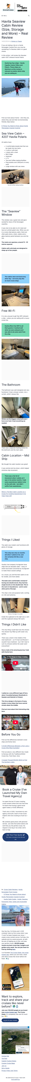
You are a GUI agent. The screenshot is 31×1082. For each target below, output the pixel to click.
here (13, 949)
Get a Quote (5, 1068)
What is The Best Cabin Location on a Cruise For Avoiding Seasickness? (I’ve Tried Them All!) (14, 494)
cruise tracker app (11, 1012)
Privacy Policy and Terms (10, 1070)
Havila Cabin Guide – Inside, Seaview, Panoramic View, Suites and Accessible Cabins (15, 901)
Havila (20, 889)
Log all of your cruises (10, 1020)
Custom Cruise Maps (8, 1063)
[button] (29, 15)
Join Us (4, 1066)
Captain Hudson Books (9, 1061)
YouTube (4, 1058)
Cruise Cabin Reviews (11, 889)
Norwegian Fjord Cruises (9, 892)
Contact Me (5, 1056)
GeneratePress (15, 1079)
